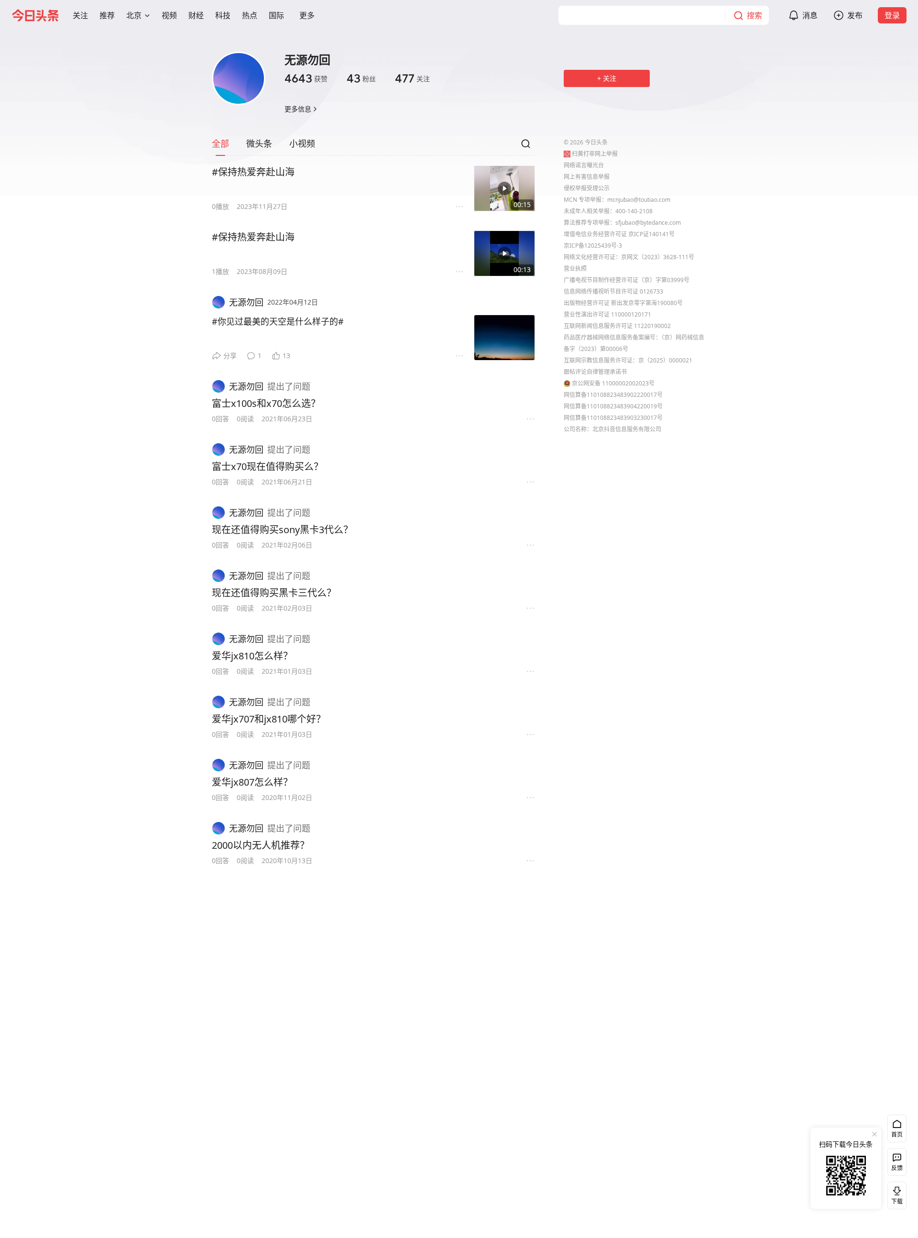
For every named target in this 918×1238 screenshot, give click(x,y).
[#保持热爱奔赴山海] (504, 188)
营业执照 (575, 268)
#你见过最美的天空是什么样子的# (278, 321)
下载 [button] (895, 1193)
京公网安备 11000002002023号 (613, 383)
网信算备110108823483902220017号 (613, 395)
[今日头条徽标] (35, 15)
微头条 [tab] (259, 143)
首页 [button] (897, 1134)
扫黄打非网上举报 (595, 154)
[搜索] (525, 146)
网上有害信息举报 (587, 177)
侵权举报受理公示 (587, 188)
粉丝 (361, 78)
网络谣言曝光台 (584, 165)
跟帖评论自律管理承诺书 (595, 372)
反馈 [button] (897, 1168)
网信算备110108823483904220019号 (613, 406)
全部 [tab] (220, 143)
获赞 (306, 78)
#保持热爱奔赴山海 (253, 171)
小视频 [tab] (302, 143)
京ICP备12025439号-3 (593, 245)
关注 (412, 78)
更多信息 (297, 108)
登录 (892, 15)
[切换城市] (147, 15)
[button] (80, 15)
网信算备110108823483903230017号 (613, 418)
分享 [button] (230, 355)
